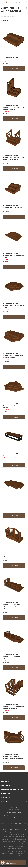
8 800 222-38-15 (14, 807)
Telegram (12, 823)
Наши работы (5, 785)
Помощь (4, 801)
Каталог (4, 773)
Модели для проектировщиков (12, 789)
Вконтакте (8, 823)
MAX (20, 823)
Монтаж (4, 777)
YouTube (16, 823)
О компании (5, 793)
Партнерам (5, 781)
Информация (5, 797)
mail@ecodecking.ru (15, 812)
